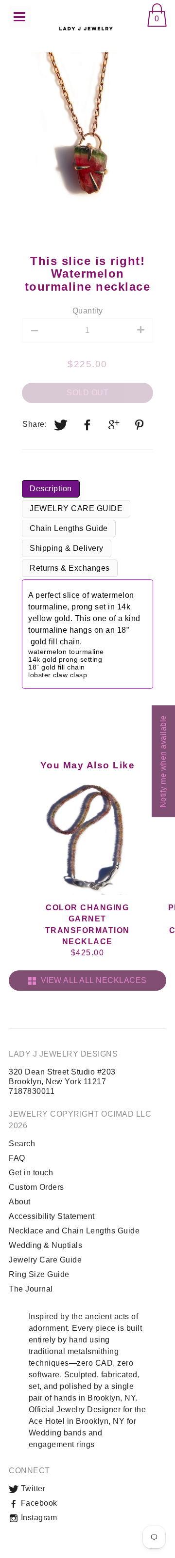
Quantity (87, 311)
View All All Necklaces (91, 980)
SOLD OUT (87, 393)
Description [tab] (51, 488)
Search (22, 1143)
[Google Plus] (114, 425)
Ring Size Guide (39, 1274)
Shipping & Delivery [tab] (67, 548)
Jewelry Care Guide (45, 1260)
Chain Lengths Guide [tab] (69, 528)
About (20, 1202)
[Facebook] (87, 425)
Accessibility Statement (52, 1216)
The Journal (31, 1289)
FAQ (17, 1158)
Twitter (31, 1488)
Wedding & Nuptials (45, 1245)
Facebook (37, 1503)
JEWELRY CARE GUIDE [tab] (76, 508)
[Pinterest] (140, 425)
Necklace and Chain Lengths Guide (74, 1231)
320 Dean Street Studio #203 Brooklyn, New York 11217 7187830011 (62, 1081)
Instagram (37, 1517)
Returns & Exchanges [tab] (70, 568)
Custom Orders (36, 1187)
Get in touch (31, 1172)
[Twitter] (61, 425)
